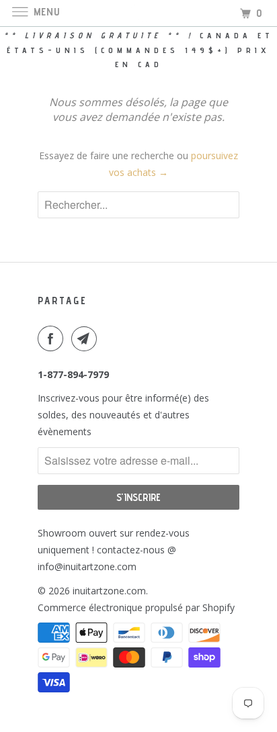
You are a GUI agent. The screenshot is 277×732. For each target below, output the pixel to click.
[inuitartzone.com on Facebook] (53, 338)
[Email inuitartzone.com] (86, 338)
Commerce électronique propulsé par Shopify (136, 607)
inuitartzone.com (109, 590)
